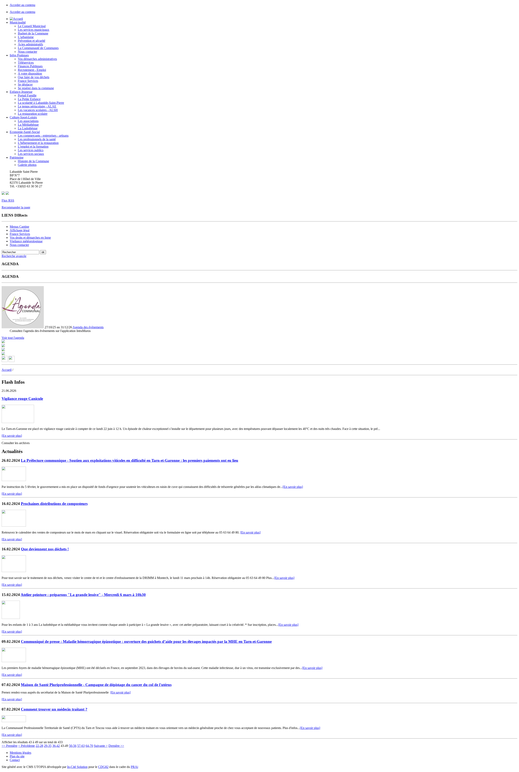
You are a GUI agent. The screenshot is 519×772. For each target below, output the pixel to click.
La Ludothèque (28, 128)
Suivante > (101, 745)
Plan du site (17, 756)
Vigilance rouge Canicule (22, 398)
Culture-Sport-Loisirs (23, 117)
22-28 (39, 745)
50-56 (72, 745)
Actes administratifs (30, 44)
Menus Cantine (19, 226)
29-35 (47, 745)
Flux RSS (8, 200)
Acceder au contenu (22, 5)
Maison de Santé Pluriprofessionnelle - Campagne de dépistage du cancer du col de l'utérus (96, 685)
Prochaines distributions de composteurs (54, 503)
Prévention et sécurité (31, 40)
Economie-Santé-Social (25, 132)
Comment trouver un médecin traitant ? (54, 709)
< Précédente (26, 745)
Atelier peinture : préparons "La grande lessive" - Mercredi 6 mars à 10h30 (83, 595)
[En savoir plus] (12, 435)
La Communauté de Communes (38, 48)
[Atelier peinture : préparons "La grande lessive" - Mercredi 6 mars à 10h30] (11, 618)
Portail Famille (27, 95)
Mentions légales (20, 752)
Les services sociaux (31, 154)
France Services (28, 81)
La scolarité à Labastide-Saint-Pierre (41, 102)
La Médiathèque (28, 124)
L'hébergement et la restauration (38, 143)
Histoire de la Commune (33, 161)
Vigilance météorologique (26, 241)
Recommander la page (16, 207)
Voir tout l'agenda (13, 337)
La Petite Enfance (29, 99)
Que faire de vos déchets (33, 77)
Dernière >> (116, 745)
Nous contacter (27, 51)
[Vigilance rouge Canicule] (18, 422)
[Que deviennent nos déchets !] (14, 571)
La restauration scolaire (32, 113)
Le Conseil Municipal (32, 26)
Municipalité (18, 22)
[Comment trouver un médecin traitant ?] (14, 721)
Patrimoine (17, 157)
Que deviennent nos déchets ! (45, 549)
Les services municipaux (33, 29)
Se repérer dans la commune (36, 88)
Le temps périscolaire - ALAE (37, 106)
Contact (15, 760)
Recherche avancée (14, 256)
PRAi (134, 767)
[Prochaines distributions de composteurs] (14, 525)
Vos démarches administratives (37, 59)
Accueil (7, 370)
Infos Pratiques (19, 55)
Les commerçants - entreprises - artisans (43, 135)
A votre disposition (30, 73)
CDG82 (103, 767)
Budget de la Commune (33, 33)
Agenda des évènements (88, 327)
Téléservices (26, 62)
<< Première (9, 745)
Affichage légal (19, 230)
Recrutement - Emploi (32, 70)
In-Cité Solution (77, 767)
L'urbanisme (26, 37)
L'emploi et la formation (33, 146)
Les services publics (30, 150)
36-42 (56, 745)
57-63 (81, 745)
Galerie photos (27, 164)
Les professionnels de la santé (37, 139)
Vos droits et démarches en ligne (30, 237)
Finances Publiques (30, 66)
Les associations (28, 121)
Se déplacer (25, 84)
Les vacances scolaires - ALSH (38, 110)
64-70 (89, 745)
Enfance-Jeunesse (21, 91)
